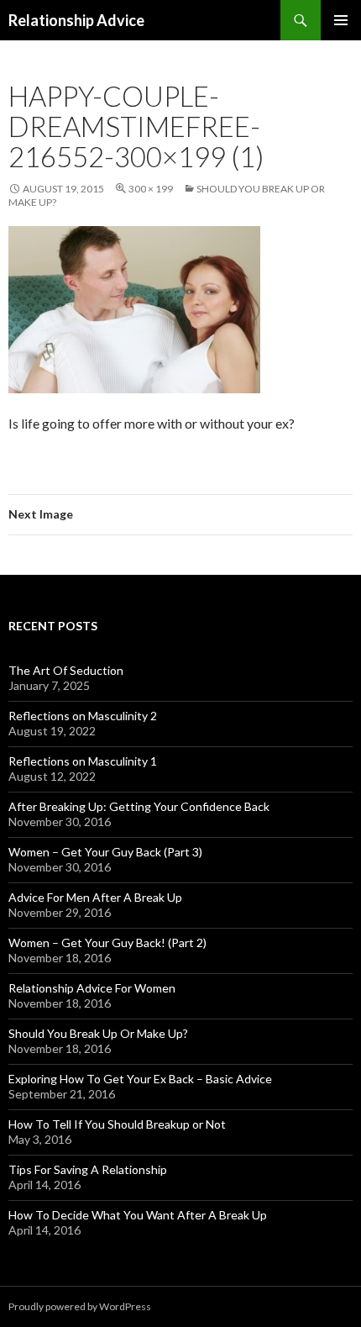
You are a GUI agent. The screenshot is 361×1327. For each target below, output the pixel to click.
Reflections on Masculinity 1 (82, 761)
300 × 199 (150, 188)
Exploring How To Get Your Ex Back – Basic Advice (140, 1079)
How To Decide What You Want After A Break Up (137, 1215)
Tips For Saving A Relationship (87, 1169)
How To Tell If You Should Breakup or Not (117, 1124)
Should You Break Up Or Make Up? (98, 1033)
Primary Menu (341, 20)
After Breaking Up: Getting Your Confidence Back (138, 806)
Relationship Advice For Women (91, 988)
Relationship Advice (76, 20)
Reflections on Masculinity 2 (82, 715)
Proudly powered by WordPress (79, 1306)
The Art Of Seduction (65, 670)
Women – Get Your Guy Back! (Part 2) (107, 942)
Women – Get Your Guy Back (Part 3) (105, 852)
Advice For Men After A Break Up (95, 897)
